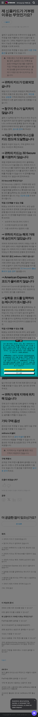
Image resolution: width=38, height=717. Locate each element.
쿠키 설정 (19, 373)
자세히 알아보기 (23, 352)
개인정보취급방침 (29, 355)
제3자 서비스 (10, 362)
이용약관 (7, 357)
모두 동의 (19, 370)
